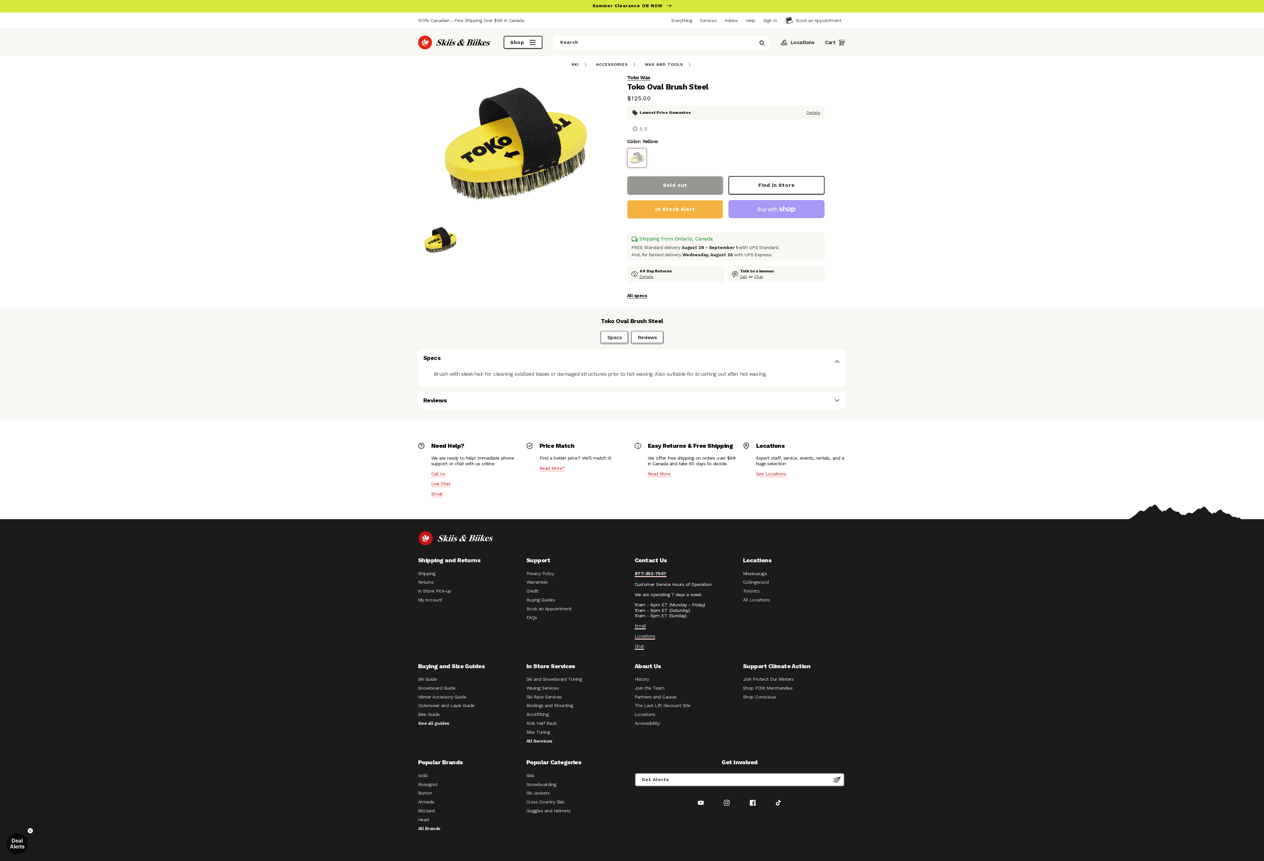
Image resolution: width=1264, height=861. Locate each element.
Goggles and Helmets (548, 810)
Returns (426, 582)
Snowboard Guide (436, 688)
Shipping (426, 573)
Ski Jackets (537, 793)
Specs (614, 338)
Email (436, 493)
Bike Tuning (538, 732)
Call (744, 276)
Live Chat (440, 483)
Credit (532, 591)
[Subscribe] (837, 780)
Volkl (423, 775)
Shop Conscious (759, 696)
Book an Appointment (549, 608)
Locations (645, 636)
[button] (770, 20)
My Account (430, 599)
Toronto (751, 591)
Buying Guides (540, 599)
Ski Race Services (544, 696)
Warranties (537, 582)
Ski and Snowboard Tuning (554, 679)
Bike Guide (429, 714)
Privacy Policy (540, 573)
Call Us (438, 473)
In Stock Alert (675, 209)
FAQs (531, 617)
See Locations (771, 473)
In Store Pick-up (434, 591)
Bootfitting (537, 714)
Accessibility (647, 723)
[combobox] (661, 42)
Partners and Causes (656, 696)
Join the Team (649, 688)
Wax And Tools (664, 64)
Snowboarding (541, 784)
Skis (530, 775)
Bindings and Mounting (549, 705)
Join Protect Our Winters (768, 679)
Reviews (647, 338)
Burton (425, 793)
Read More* (552, 468)
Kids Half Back (541, 723)
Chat (758, 276)
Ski (575, 64)
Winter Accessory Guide (442, 696)
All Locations (756, 599)
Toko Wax (638, 78)
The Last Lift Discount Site (663, 705)
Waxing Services (542, 688)
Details (813, 112)
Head (423, 819)
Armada (426, 801)
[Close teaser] (30, 830)
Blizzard (426, 810)
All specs (637, 295)
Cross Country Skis (545, 801)
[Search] (762, 43)
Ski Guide (427, 679)
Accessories (612, 64)
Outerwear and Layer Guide (446, 705)
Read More (659, 473)
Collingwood (756, 582)
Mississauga (755, 573)
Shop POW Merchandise (767, 688)
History (642, 679)
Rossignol (427, 784)
